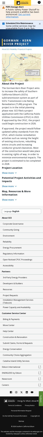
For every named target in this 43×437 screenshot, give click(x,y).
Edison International (11, 367)
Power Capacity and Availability (16, 307)
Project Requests (10, 295)
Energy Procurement (12, 247)
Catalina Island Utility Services (16, 361)
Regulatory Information (13, 253)
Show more (8, 172)
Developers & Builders (13, 283)
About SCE (5, 49)
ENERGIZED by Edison (12, 373)
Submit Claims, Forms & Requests (18, 343)
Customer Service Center (14, 313)
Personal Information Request (21, 411)
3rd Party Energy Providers (15, 277)
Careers (5, 385)
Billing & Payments (11, 319)
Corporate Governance (13, 223)
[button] (3, 2)
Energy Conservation (12, 349)
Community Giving (11, 229)
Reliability (13, 49)
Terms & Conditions (15, 405)
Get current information (18, 15)
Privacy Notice (30, 405)
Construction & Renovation (15, 337)
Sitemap (21, 421)
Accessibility (8, 265)
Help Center (8, 331)
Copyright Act (35, 416)
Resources (7, 289)
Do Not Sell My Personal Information (15, 416)
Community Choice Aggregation (17, 355)
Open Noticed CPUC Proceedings (17, 259)
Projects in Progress (25, 49)
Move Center (8, 325)
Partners (6, 271)
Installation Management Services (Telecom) (18, 301)
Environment (8, 235)
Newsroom (7, 379)
